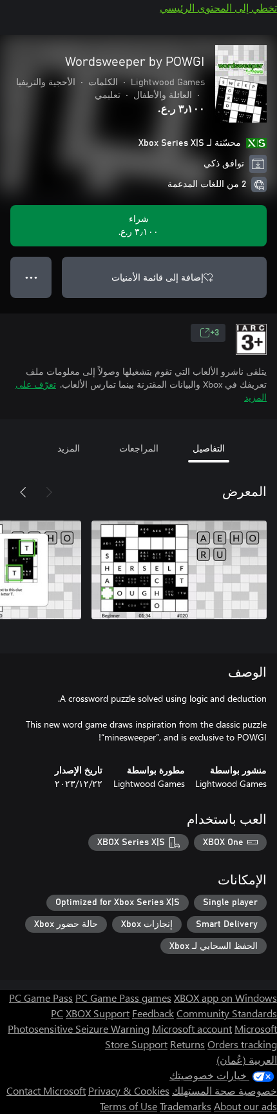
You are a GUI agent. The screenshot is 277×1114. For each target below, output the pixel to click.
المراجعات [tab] (138, 448)
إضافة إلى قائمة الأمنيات (157, 277)
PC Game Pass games (123, 997)
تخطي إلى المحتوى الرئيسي (218, 7)
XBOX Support (97, 1013)
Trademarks (185, 1106)
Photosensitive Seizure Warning (78, 1028)
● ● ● (31, 277)
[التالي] (23, 492)
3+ (214, 332)
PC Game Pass (41, 997)
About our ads (245, 1106)
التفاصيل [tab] (209, 448)
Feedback (153, 1013)
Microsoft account (192, 1028)
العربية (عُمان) (246, 1059)
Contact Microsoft (46, 1090)
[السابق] (49, 492)
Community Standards (227, 1013)
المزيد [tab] (68, 448)
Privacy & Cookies (128, 1090)
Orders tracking (242, 1044)
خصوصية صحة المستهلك (224, 1090)
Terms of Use (128, 1106)
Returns (187, 1044)
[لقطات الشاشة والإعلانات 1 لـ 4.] (179, 570)
